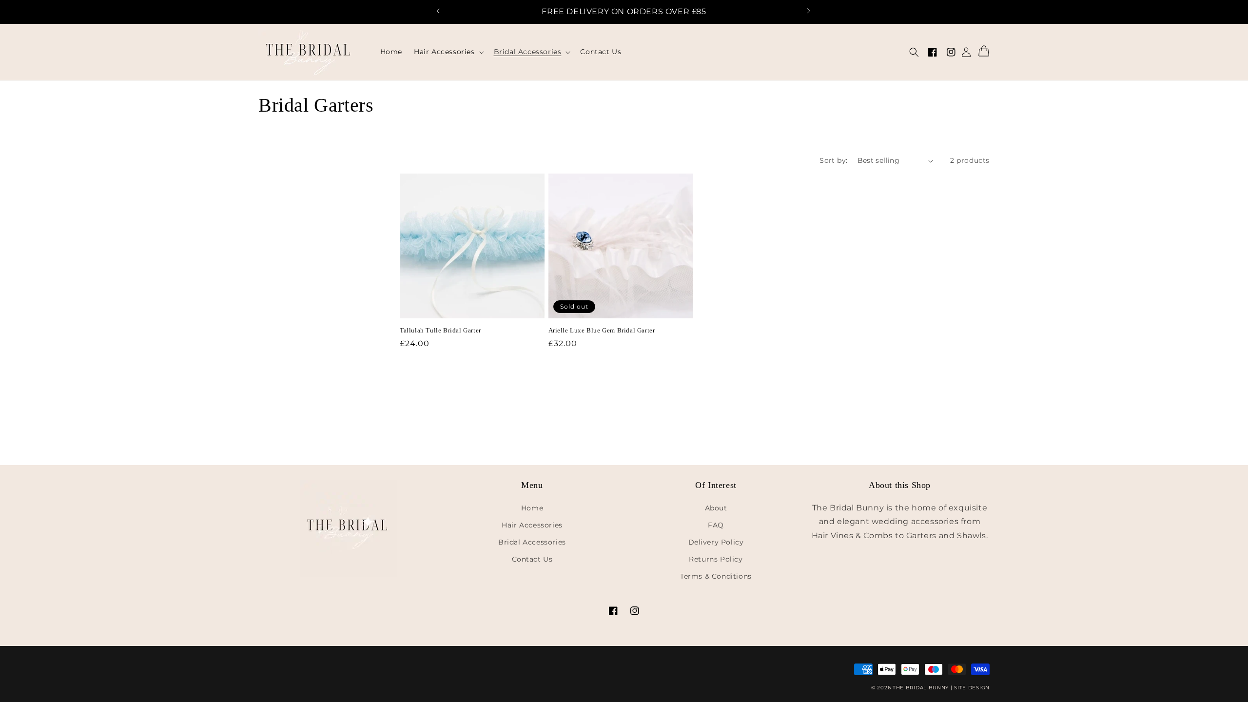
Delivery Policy (716, 542)
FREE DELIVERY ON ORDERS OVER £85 (624, 11)
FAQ (716, 525)
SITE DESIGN (972, 687)
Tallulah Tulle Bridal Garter (440, 330)
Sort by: (833, 160)
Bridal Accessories (532, 542)
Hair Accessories (532, 525)
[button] (443, 12)
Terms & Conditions (716, 576)
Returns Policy (715, 559)
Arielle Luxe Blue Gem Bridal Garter (601, 330)
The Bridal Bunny (921, 687)
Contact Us (532, 559)
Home (532, 508)
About (716, 508)
